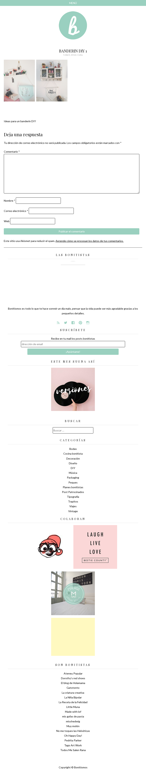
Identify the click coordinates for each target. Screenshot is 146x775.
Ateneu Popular (73, 673)
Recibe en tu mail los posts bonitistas (73, 338)
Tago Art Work (73, 745)
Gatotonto (73, 687)
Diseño (73, 463)
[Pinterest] (80, 322)
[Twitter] (65, 322)
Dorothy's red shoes (73, 678)
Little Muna (73, 706)
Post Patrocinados (73, 492)
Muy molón (73, 726)
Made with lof (73, 711)
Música (73, 472)
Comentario (12, 151)
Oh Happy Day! (73, 735)
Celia (80, 54)
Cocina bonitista (73, 453)
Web (7, 221)
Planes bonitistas (73, 487)
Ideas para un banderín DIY (20, 121)
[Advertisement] (73, 637)
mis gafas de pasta (73, 716)
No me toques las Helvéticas (73, 730)
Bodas (73, 448)
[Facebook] (73, 322)
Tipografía (73, 496)
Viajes (73, 506)
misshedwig (73, 721)
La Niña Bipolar (73, 697)
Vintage (73, 511)
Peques (73, 482)
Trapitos (73, 501)
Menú (73, 3)
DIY (73, 468)
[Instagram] (87, 322)
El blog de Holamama (73, 683)
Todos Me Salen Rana (73, 750)
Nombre (9, 200)
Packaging (73, 477)
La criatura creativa (73, 692)
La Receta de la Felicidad (73, 702)
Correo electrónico (16, 210)
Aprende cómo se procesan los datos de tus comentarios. (90, 240)
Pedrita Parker (73, 740)
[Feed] (58, 322)
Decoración (73, 458)
